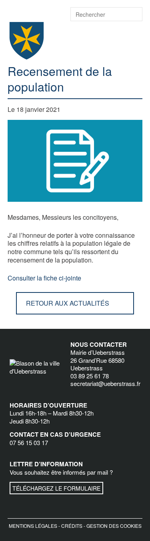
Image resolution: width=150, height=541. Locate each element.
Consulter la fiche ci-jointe (44, 277)
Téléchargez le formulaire (56, 488)
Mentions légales (33, 525)
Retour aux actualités (67, 303)
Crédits (71, 525)
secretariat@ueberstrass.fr (105, 383)
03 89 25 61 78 (89, 376)
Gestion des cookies (114, 525)
